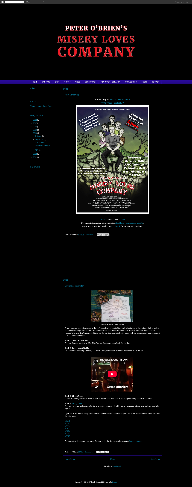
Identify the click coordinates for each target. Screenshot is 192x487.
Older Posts (155, 459)
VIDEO (77, 82)
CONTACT (155, 82)
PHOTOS (67, 82)
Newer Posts (70, 459)
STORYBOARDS (131, 82)
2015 (35, 127)
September (39, 139)
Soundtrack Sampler (74, 286)
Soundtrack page (135, 441)
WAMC (67, 421)
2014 (35, 130)
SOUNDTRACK (90, 82)
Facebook (115, 226)
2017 (35, 123)
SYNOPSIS (46, 82)
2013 (35, 133)
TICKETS (103, 219)
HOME (35, 82)
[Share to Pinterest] (108, 234)
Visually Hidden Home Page (40, 106)
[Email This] (98, 234)
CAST (57, 82)
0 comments (89, 234)
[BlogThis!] (100, 234)
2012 (35, 154)
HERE (122, 219)
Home (112, 459)
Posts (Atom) (116, 466)
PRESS (144, 82)
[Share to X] (103, 234)
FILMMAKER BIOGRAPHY (110, 82)
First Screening (72, 95)
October (38, 136)
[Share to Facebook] (105, 234)
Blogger (114, 482)
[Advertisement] (112, 256)
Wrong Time (77, 403)
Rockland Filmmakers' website (129, 222)
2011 (35, 157)
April (37, 150)
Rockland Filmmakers (120, 99)
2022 (35, 120)
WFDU (67, 424)
